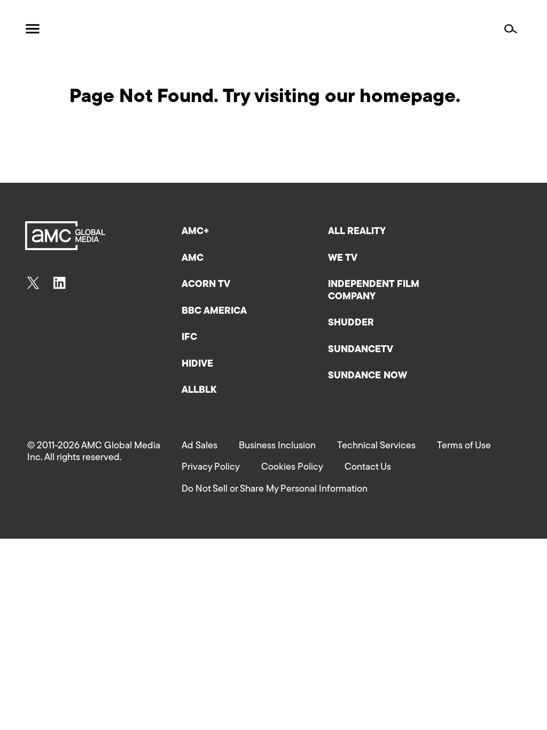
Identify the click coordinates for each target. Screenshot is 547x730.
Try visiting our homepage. (341, 97)
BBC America (214, 311)
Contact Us (368, 467)
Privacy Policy (211, 467)
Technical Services (376, 446)
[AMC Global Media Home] (83, 29)
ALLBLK (199, 390)
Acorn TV (206, 285)
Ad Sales (199, 446)
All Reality (357, 232)
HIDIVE (197, 364)
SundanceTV (360, 350)
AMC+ (195, 232)
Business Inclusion (277, 446)
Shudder (351, 323)
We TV (342, 258)
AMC (193, 258)
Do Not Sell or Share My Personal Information (275, 489)
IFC (189, 338)
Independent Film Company (373, 291)
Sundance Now (367, 376)
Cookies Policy (292, 467)
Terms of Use (464, 446)
